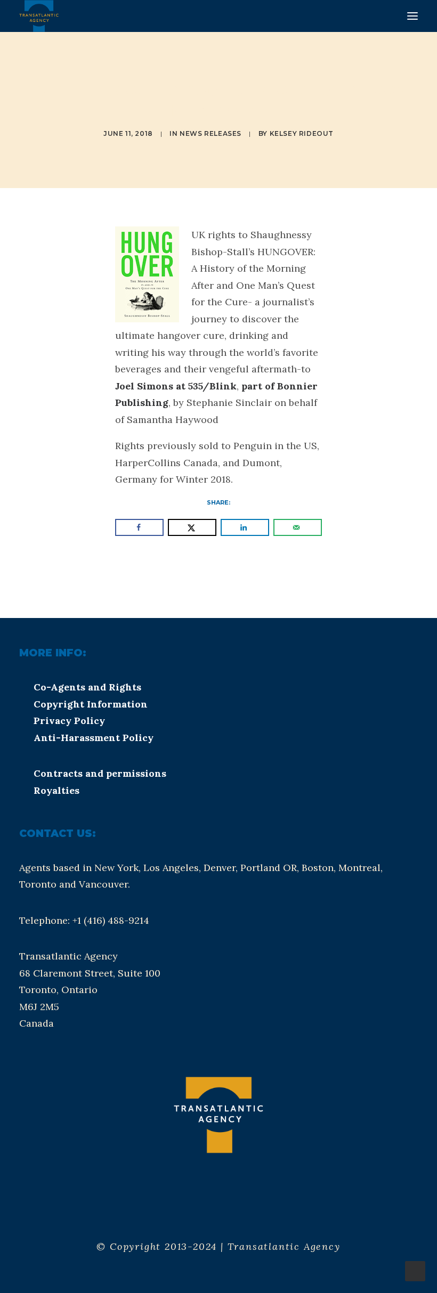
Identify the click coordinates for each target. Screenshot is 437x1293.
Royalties (56, 790)
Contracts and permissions (100, 773)
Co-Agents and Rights (87, 687)
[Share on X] (192, 527)
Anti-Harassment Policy (93, 737)
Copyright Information (91, 704)
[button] (412, 16)
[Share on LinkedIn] (245, 527)
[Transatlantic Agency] (39, 16)
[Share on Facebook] (139, 527)
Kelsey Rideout (302, 133)
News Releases (210, 133)
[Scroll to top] (415, 1270)
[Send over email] (297, 527)
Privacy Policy (69, 720)
